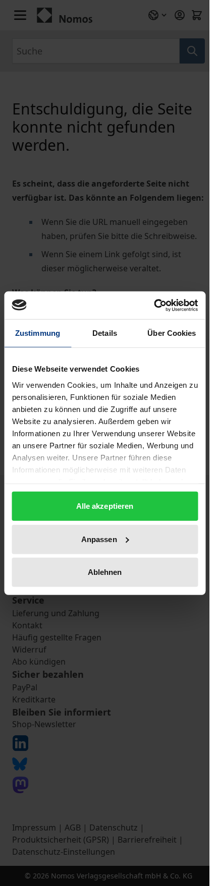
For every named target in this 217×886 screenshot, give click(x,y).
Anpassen (99, 539)
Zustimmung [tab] (37, 333)
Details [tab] (104, 333)
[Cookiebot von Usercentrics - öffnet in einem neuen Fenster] (154, 305)
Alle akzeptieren (105, 506)
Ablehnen (105, 572)
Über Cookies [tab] (171, 333)
